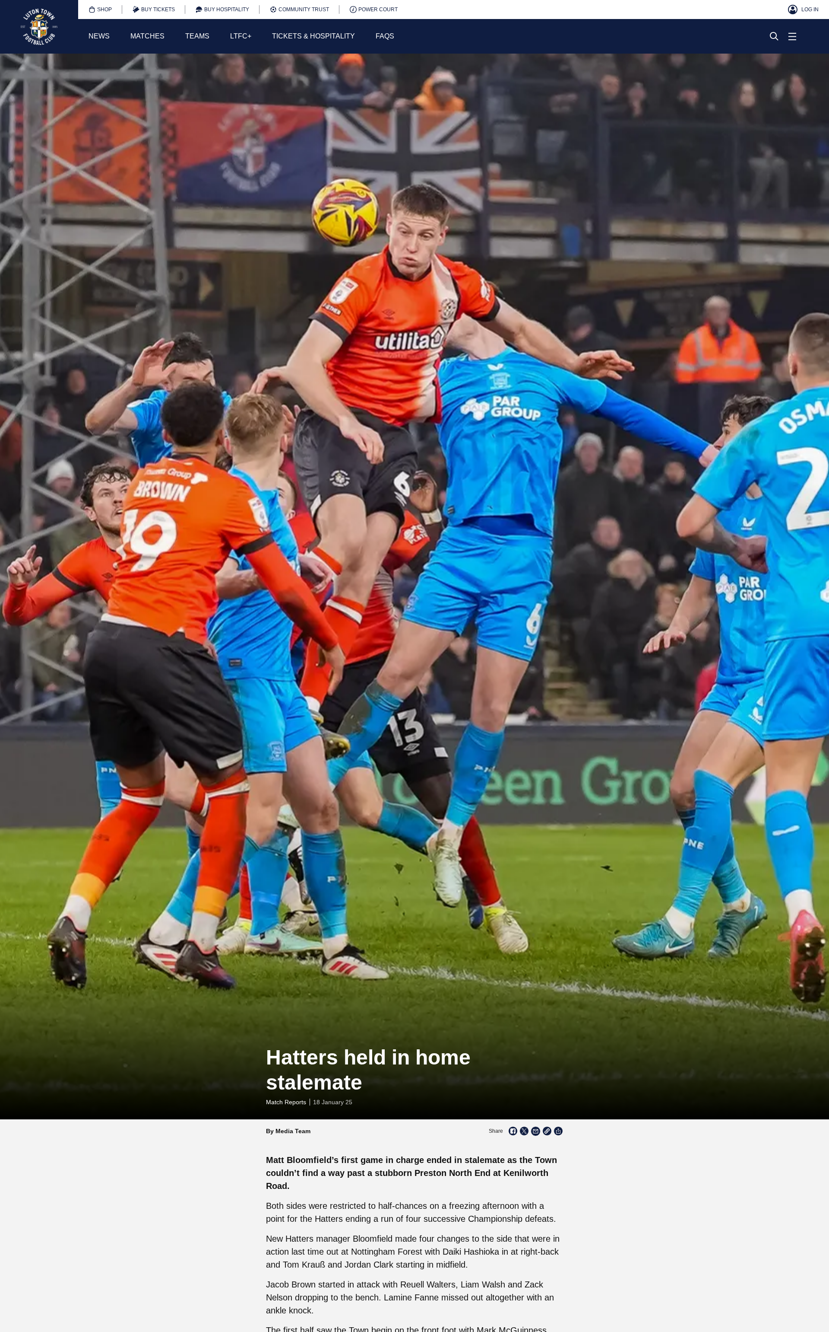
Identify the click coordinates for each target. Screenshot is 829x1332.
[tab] (100, 9)
